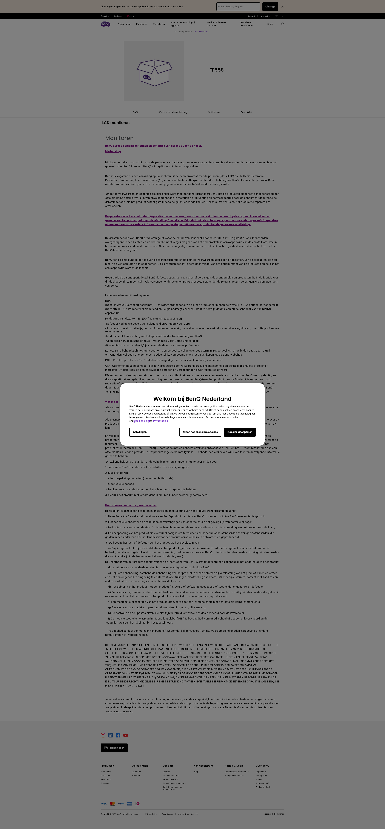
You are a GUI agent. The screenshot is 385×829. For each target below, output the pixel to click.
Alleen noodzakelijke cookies (200, 432)
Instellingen (140, 432)
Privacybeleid (161, 420)
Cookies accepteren (239, 432)
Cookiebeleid (141, 420)
